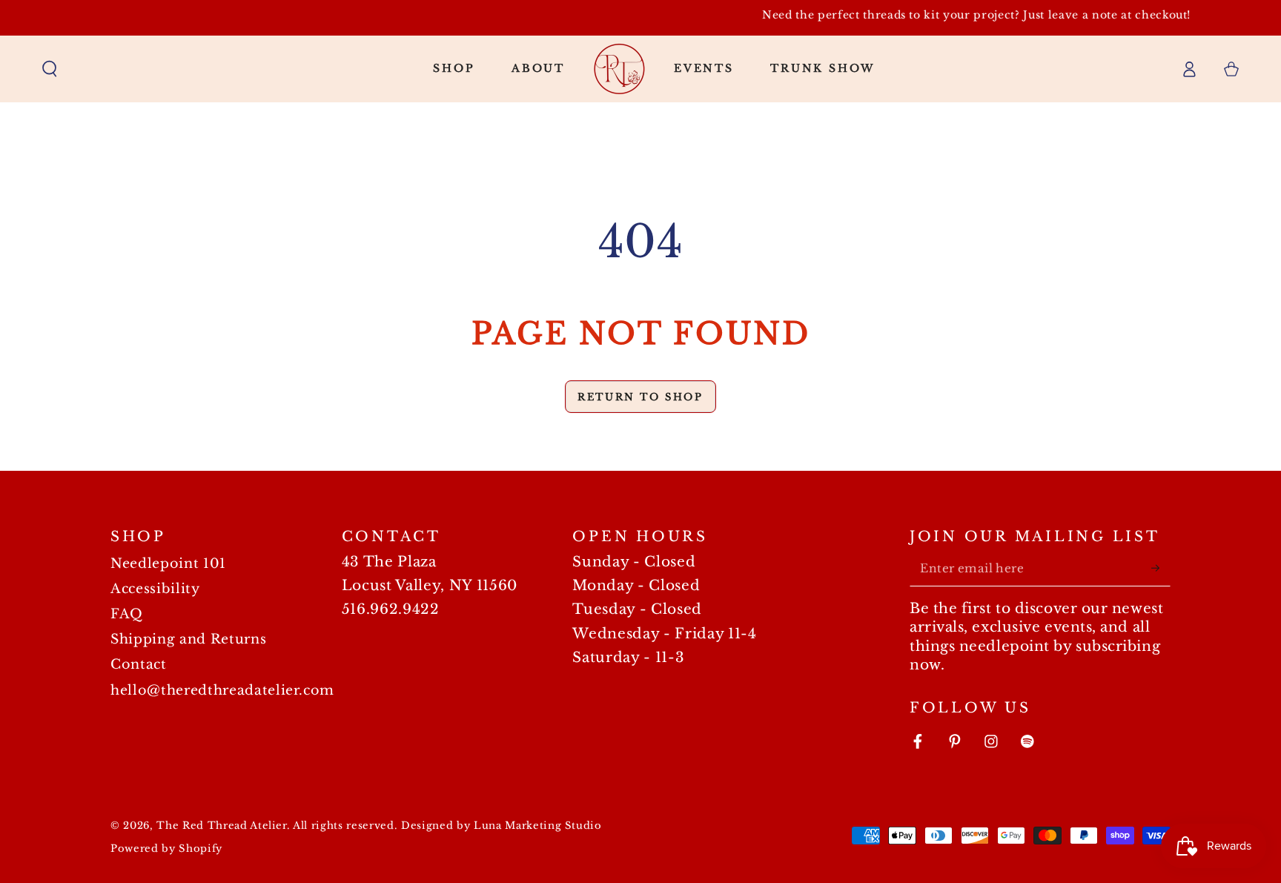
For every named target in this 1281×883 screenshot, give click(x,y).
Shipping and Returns (188, 639)
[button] (50, 68)
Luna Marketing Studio (538, 825)
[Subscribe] (1161, 568)
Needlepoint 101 (168, 563)
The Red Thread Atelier (221, 825)
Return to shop (640, 397)
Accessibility (155, 589)
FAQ (126, 614)
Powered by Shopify (166, 848)
